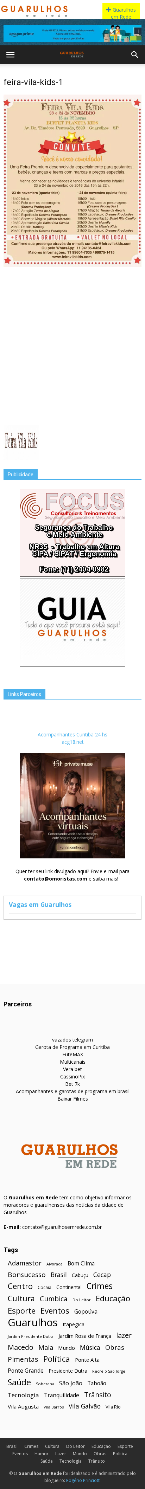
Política (56, 1358)
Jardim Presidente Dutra (30, 1336)
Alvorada (54, 1263)
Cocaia (44, 1287)
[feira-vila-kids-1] (72, 265)
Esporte (22, 1310)
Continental (69, 1287)
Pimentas (23, 1359)
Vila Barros (54, 1407)
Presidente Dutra (68, 1370)
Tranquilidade (61, 1395)
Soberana (45, 1383)
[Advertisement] (72, 345)
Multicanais (73, 1061)
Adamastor (25, 1263)
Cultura (21, 1298)
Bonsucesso (27, 1274)
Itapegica (73, 1324)
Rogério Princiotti (83, 1480)
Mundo (66, 1347)
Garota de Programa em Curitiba (72, 1047)
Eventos (54, 1310)
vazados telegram (72, 1039)
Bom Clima (81, 1263)
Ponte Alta (87, 1359)
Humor (41, 1454)
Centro (20, 1286)
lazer (124, 1335)
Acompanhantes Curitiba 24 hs (72, 734)
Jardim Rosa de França (84, 1335)
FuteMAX (72, 1054)
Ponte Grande (26, 1370)
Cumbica (54, 1299)
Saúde (19, 1382)
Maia (45, 1347)
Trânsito (97, 1394)
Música (90, 1347)
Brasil (59, 1274)
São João (70, 1383)
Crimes (100, 1286)
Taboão (96, 1383)
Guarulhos (33, 1322)
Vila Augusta (23, 1406)
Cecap (102, 1274)
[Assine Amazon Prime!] (72, 33)
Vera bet (72, 1069)
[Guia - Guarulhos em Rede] (72, 664)
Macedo (20, 1347)
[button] (135, 54)
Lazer (60, 1454)
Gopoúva (85, 1311)
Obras (114, 1347)
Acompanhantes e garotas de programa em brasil (73, 1091)
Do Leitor (81, 1299)
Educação (113, 1298)
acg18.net (73, 742)
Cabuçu (80, 1275)
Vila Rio (113, 1407)
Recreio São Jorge (108, 1371)
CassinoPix (72, 1076)
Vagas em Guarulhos (40, 904)
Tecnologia (23, 1395)
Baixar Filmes (72, 1098)
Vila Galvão (85, 1406)
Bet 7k (72, 1084)
